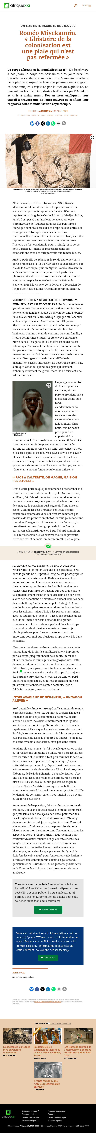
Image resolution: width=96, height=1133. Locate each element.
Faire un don (49, 958)
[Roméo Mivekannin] (32, 406)
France (74, 115)
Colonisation (24, 115)
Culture (59, 115)
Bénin (50, 115)
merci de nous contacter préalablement (47, 1002)
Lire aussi (40, 1024)
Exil (66, 115)
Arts (43, 115)
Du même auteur (60, 1024)
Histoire (35, 115)
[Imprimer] (63, 123)
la (65, 552)
